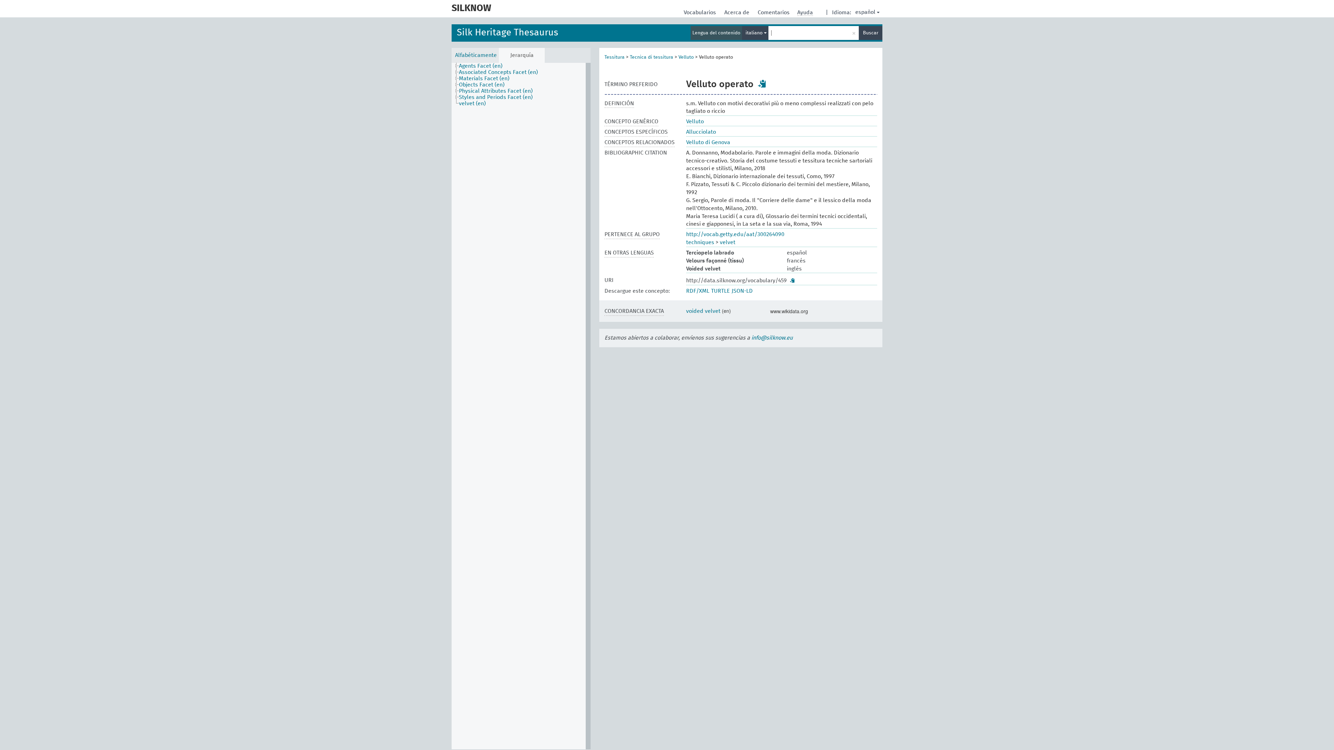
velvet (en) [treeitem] (472, 103)
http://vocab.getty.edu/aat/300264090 (735, 234)
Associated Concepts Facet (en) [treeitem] (498, 72)
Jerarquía (522, 55)
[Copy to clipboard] (762, 83)
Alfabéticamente (476, 55)
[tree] (521, 406)
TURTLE (720, 291)
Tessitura (614, 57)
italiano (755, 33)
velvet (727, 242)
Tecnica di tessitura (651, 57)
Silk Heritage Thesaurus (507, 33)
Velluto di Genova (708, 142)
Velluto (686, 57)
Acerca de (737, 12)
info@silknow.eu (772, 338)
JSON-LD (742, 291)
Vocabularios (700, 12)
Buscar (870, 33)
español (865, 12)
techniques (700, 242)
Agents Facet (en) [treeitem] (480, 66)
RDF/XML (697, 291)
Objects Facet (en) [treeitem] (481, 85)
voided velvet (703, 311)
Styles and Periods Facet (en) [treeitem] (496, 97)
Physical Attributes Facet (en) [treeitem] (496, 91)
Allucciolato (701, 132)
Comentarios (774, 12)
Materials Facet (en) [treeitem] (484, 78)
